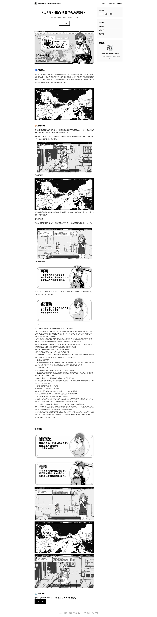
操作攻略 (111, 3)
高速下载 (119, 3)
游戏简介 (103, 3)
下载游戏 (40, 601)
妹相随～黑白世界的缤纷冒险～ (49, 4)
